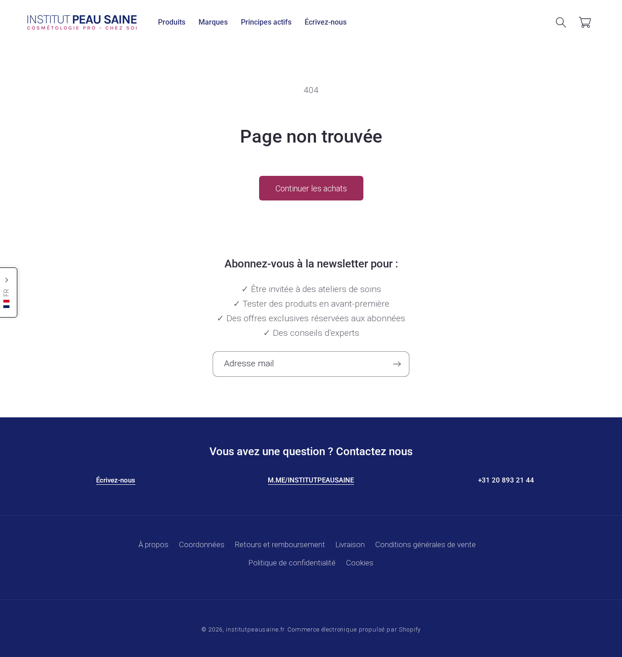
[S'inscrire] (397, 364)
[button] (172, 22)
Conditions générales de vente (425, 544)
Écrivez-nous (115, 480)
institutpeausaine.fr (255, 629)
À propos (153, 544)
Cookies (359, 562)
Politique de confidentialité (292, 562)
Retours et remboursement (280, 544)
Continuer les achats (311, 188)
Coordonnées (201, 544)
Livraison (350, 544)
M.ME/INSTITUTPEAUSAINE (311, 480)
